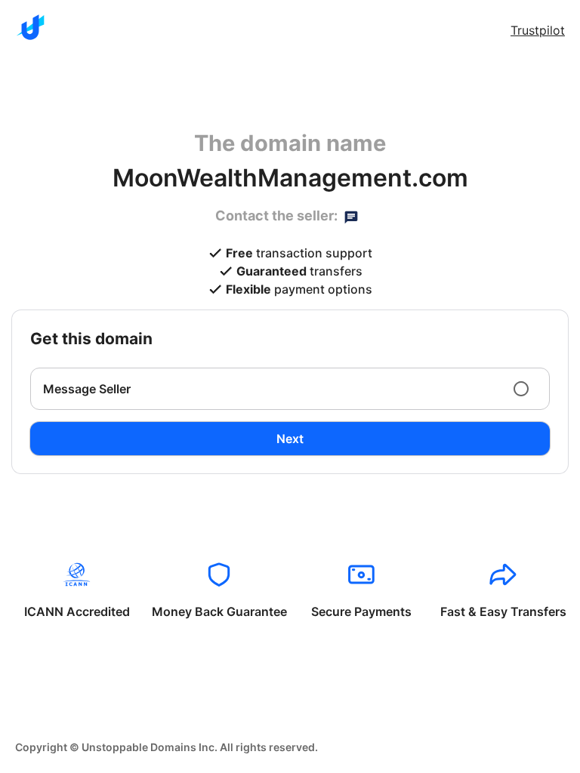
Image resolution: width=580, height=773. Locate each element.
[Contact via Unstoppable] (351, 215)
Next (290, 438)
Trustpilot (538, 30)
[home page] (30, 27)
